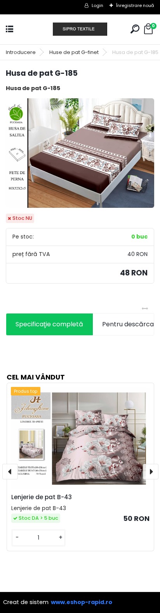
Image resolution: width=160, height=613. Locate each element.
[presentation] (10, 471)
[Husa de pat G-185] (80, 153)
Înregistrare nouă (135, 5)
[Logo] (80, 29)
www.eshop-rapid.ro (81, 602)
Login (97, 5)
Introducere (21, 52)
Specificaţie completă (49, 324)
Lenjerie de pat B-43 (41, 497)
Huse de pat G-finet (74, 52)
